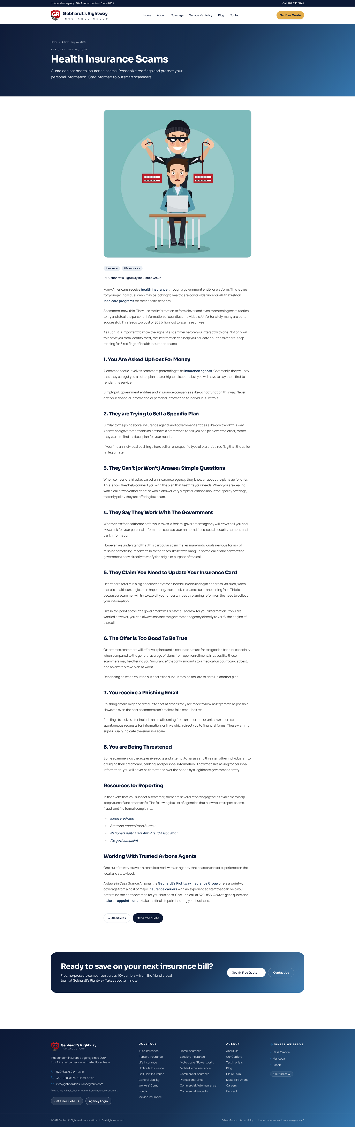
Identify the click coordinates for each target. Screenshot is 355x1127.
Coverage (177, 15)
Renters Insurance (151, 1057)
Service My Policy (200, 15)
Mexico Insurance (150, 1097)
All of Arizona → (281, 1074)
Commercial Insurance (194, 1074)
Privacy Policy (229, 1120)
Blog (221, 15)
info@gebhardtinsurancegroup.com (79, 1084)
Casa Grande (281, 1052)
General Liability (149, 1080)
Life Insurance (132, 268)
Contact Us (281, 972)
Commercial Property (194, 1091)
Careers (231, 1085)
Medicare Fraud (122, 818)
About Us (232, 1051)
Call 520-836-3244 (293, 3)
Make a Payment (237, 1080)
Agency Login (98, 1101)
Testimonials (234, 1062)
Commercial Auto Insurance (198, 1085)
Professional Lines (191, 1080)
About (161, 15)
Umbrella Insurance (151, 1068)
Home (147, 15)
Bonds (143, 1091)
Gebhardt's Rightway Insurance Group (134, 278)
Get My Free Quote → (246, 972)
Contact (235, 15)
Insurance (112, 268)
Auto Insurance (149, 1051)
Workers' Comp (148, 1085)
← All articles (117, 918)
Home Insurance (190, 1051)
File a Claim (233, 1074)
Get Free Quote (290, 15)
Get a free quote (148, 918)
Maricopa (279, 1058)
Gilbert (277, 1065)
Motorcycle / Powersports (197, 1062)
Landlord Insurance (192, 1057)
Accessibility (247, 1120)
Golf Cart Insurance (151, 1074)
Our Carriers (234, 1057)
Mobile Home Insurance (195, 1068)
